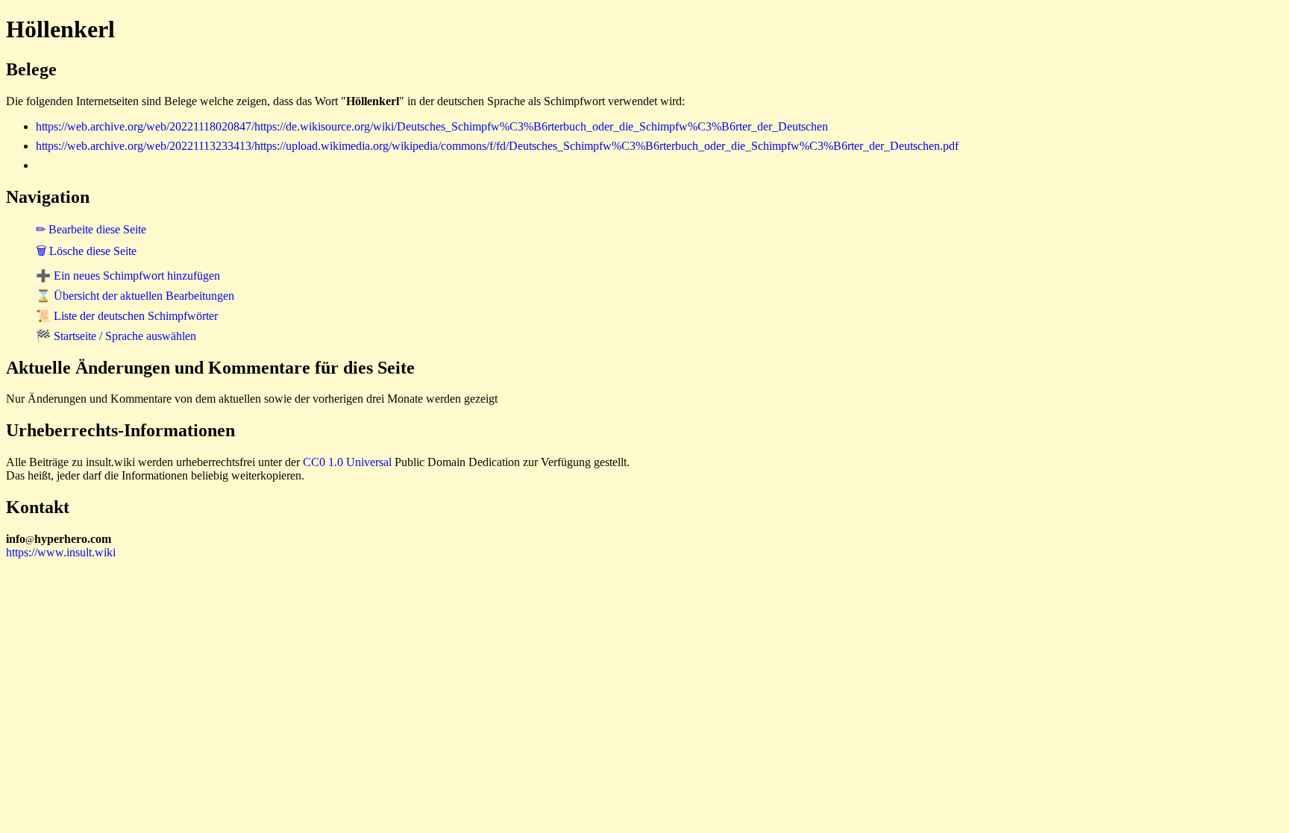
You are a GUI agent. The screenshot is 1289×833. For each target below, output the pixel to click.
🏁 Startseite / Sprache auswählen (116, 336)
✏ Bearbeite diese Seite (91, 229)
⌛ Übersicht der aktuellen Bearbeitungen (135, 295)
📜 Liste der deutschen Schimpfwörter (127, 315)
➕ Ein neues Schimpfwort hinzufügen (128, 275)
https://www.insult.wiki (61, 552)
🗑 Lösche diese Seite (86, 251)
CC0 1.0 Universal (347, 462)
